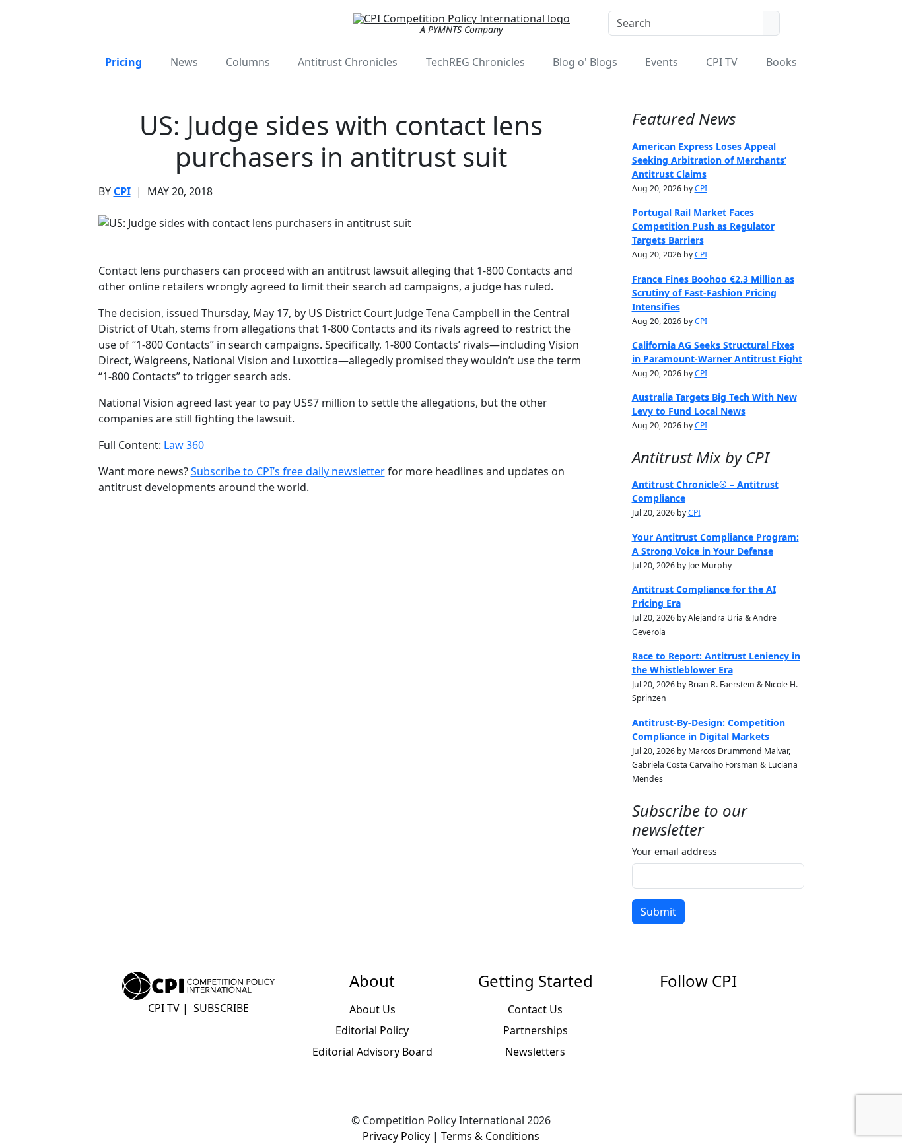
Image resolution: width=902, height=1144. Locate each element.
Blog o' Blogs (585, 62)
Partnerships (535, 1030)
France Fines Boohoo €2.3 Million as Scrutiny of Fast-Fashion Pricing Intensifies (713, 293)
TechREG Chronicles (475, 62)
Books (781, 62)
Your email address (674, 851)
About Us (372, 1009)
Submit (658, 911)
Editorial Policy (372, 1030)
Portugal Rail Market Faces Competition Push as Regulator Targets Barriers (703, 226)
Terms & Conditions (490, 1136)
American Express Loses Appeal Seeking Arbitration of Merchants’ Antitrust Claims (709, 160)
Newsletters (535, 1051)
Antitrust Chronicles (348, 62)
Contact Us (535, 1009)
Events (661, 62)
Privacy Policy (396, 1136)
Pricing (123, 62)
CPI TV (722, 62)
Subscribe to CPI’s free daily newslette (285, 471)
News (184, 62)
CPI (122, 191)
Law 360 (184, 445)
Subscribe (221, 1008)
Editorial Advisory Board (372, 1051)
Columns (248, 62)
